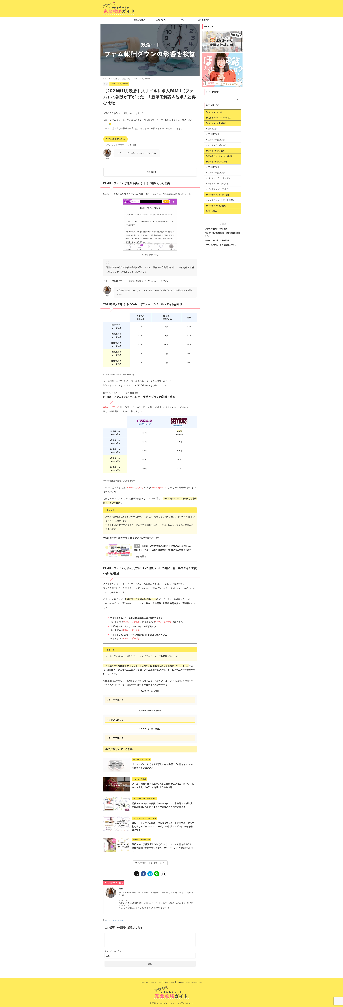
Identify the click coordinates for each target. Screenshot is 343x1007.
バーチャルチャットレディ (219, 178)
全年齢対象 (212, 128)
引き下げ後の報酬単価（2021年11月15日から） (222, 234)
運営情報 (144, 982)
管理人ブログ (156, 982)
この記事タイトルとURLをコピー (151, 863)
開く (153, 172)
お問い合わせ (169, 982)
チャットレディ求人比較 (218, 183)
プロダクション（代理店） (219, 189)
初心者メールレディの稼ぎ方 (219, 118)
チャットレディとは (216, 151)
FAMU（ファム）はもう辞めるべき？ (220, 245)
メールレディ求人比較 (217, 145)
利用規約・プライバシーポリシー (190, 982)
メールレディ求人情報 (114, 920)
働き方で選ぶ (139, 19)
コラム (182, 19)
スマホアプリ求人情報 (217, 206)
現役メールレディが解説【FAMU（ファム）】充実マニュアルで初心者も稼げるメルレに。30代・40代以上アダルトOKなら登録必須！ (163, 826)
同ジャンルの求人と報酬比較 (217, 240)
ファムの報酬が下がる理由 (216, 229)
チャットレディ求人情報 (217, 162)
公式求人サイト (143, 424)
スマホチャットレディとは (218, 195)
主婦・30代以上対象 (216, 139)
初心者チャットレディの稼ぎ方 (220, 156)
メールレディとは (215, 112)
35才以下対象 (214, 134)
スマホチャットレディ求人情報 (221, 200)
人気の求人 (160, 19)
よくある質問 (203, 19)
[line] (156, 873)
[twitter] (136, 873)
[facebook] (143, 873)
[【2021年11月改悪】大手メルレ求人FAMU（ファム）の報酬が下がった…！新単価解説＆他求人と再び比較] (150, 873)
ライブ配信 (212, 211)
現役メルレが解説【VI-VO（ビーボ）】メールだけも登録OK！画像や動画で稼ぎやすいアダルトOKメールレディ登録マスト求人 (162, 848)
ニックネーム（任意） (114, 951)
